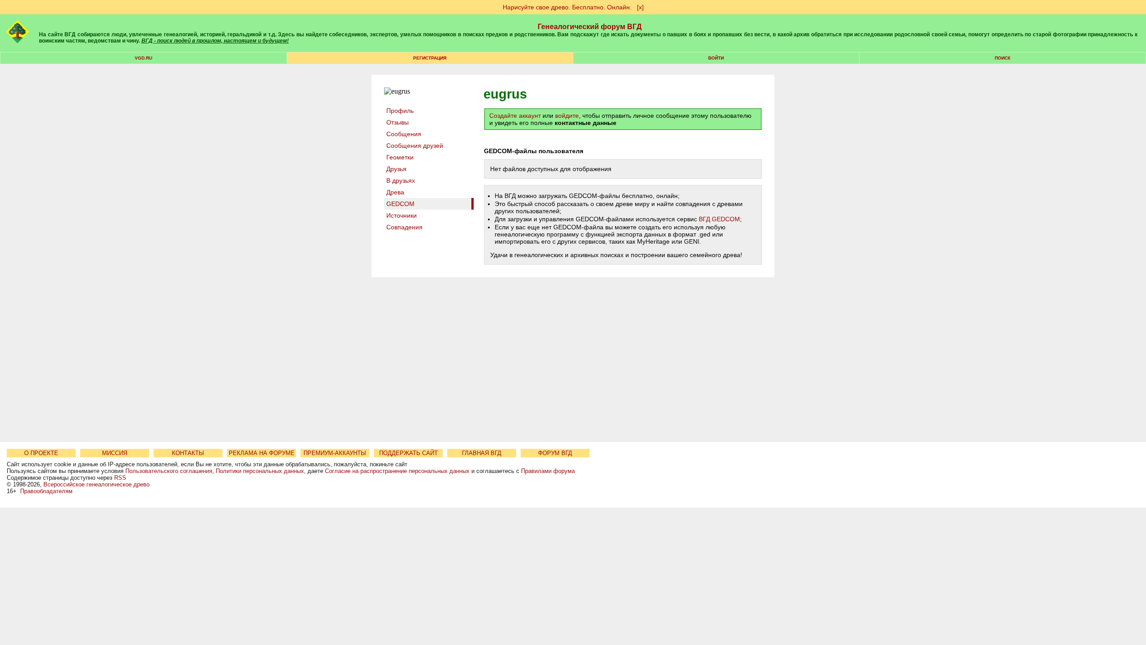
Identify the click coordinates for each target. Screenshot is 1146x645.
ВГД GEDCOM (719, 219)
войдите (567, 115)
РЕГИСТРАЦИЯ (429, 58)
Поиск (1002, 58)
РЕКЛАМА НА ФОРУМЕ (262, 453)
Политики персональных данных (260, 471)
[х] (640, 7)
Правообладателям (46, 491)
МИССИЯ (114, 453)
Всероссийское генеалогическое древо (96, 484)
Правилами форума (548, 471)
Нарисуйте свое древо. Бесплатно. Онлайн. (567, 7)
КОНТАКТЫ (188, 453)
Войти (716, 58)
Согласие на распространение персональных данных (397, 471)
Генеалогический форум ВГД (589, 26)
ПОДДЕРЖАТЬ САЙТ (408, 453)
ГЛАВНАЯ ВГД (481, 453)
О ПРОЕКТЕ (41, 453)
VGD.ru (143, 58)
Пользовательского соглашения (168, 471)
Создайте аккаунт (515, 115)
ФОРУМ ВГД (555, 453)
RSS (120, 477)
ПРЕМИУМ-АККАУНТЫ (335, 453)
